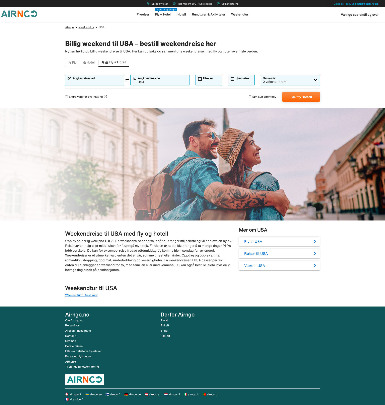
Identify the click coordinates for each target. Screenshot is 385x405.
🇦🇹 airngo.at (152, 394)
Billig (164, 330)
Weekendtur (239, 14)
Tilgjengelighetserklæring (82, 366)
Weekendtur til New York (81, 295)
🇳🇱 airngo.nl (172, 394)
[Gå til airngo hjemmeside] (19, 13)
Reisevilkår (72, 325)
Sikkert (165, 335)
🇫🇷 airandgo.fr (74, 399)
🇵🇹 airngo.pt (210, 394)
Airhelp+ (70, 361)
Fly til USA (253, 241)
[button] (72, 62)
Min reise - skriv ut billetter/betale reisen (356, 3)
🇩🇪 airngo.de (132, 394)
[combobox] (97, 82)
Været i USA (254, 265)
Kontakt (70, 335)
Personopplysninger (78, 356)
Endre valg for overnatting (86, 96)
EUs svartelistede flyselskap (83, 351)
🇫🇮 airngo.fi (113, 394)
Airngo (69, 27)
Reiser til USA (256, 253)
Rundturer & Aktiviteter (208, 14)
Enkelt (165, 325)
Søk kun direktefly (264, 96)
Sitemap (70, 340)
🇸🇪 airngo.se (93, 394)
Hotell (181, 14)
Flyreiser (143, 14)
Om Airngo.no (74, 320)
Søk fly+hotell (301, 96)
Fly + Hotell (163, 14)
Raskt (164, 320)
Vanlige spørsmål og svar (360, 14)
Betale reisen (74, 346)
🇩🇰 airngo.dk (73, 394)
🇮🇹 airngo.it (191, 394)
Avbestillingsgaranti (78, 330)
